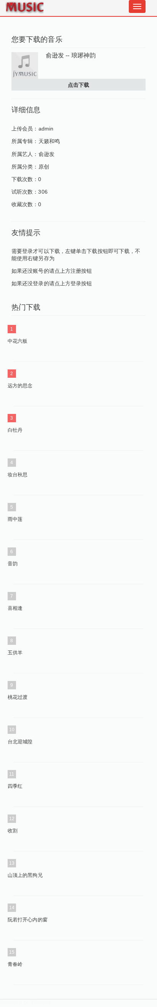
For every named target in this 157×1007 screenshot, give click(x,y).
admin (46, 129)
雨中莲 (15, 519)
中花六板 (17, 341)
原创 (43, 167)
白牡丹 (15, 430)
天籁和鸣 (49, 141)
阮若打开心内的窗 (28, 920)
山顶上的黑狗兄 (25, 875)
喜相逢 (15, 608)
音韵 (13, 563)
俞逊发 (46, 154)
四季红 (15, 786)
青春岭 (15, 964)
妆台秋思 (17, 474)
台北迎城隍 (20, 742)
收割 (13, 831)
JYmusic (40, 1002)
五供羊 (15, 652)
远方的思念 (20, 385)
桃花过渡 (17, 697)
